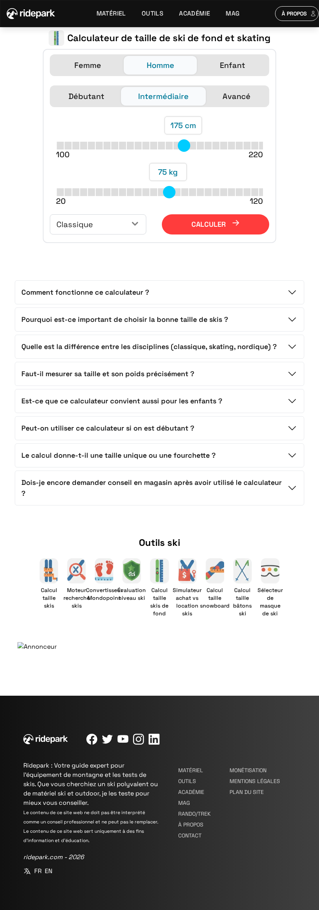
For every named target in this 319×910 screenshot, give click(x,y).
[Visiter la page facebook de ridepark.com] (91, 739)
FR (38, 871)
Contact (190, 835)
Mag (233, 13)
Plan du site (247, 791)
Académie (194, 13)
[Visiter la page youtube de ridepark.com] (122, 739)
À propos (190, 824)
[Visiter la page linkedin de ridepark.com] (154, 739)
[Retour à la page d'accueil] (30, 13)
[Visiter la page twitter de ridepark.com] (107, 739)
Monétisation (248, 770)
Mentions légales (255, 781)
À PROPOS (294, 13)
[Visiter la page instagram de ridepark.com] (138, 739)
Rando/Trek (194, 813)
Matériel (111, 13)
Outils (152, 13)
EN (49, 871)
